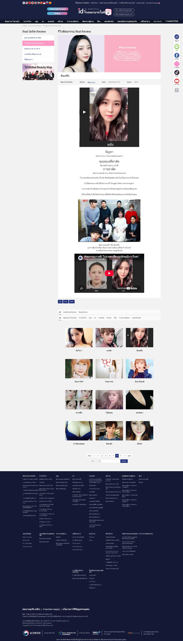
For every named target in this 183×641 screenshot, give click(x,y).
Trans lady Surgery (58, 9)
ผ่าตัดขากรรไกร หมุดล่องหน (46, 498)
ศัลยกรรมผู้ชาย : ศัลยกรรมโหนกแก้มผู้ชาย (129, 491)
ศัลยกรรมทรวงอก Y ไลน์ (112, 484)
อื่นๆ (98, 21)
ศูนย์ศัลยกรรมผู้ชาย (128, 476)
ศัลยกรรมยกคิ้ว (93, 495)
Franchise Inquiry (152, 3)
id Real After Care (77, 549)
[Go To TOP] (177, 90)
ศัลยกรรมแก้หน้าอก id (112, 498)
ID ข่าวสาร (92, 581)
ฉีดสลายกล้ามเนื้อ (143, 479)
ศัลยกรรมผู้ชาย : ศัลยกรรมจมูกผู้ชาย (129, 500)
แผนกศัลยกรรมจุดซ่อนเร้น (127, 21)
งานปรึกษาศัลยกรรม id (32, 54)
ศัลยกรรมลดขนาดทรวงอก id (113, 492)
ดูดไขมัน (58, 537)
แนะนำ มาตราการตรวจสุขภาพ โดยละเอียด (128, 542)
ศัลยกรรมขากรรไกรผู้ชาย (129, 482)
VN (41, 2)
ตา (43, 21)
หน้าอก (60, 21)
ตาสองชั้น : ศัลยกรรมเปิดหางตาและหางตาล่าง (80, 495)
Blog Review (83, 312)
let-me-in (158, 21)
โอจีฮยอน (109, 412)
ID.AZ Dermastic (77, 546)
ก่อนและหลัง (140, 3)
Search (124, 461)
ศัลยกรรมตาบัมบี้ (76, 479)
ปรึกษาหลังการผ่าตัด (127, 554)
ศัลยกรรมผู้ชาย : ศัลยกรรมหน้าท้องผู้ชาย (129, 505)
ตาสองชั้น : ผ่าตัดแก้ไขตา (79, 504)
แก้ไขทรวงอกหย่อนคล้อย (112, 495)
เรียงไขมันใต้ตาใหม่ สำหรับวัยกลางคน (96, 521)
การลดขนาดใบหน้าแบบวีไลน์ (31, 490)
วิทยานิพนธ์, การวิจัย (111, 565)
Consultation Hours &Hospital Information (112, 552)
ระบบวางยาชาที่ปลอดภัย (128, 551)
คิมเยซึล (140, 350)
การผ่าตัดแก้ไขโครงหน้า (29, 515)
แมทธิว (109, 350)
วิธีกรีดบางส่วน (76, 489)
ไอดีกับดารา (28, 59)
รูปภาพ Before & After (32, 38)
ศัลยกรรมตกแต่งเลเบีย (45, 538)
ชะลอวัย (51, 21)
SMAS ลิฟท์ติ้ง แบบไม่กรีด (95, 504)
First (89, 456)
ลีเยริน (139, 443)
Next (71, 301)
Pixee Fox (109, 381)
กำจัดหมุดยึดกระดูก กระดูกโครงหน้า (30, 511)
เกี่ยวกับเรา (109, 534)
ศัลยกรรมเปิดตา (76, 492)
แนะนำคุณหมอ (110, 543)
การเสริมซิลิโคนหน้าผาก (29, 498)
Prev (65, 301)
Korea (90, 540)
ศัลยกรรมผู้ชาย (88, 21)
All (60, 312)
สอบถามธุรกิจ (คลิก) (31, 609)
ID (44, 2)
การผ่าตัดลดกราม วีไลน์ (29, 482)
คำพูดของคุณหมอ (110, 537)
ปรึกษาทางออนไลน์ (125, 10)
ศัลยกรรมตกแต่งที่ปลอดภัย (108, 3)
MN (35, 2)
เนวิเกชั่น (41, 482)
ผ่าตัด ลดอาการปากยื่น (45, 501)
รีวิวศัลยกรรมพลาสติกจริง (96, 571)
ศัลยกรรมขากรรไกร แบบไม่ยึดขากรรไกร (46, 489)
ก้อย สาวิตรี (79, 381)
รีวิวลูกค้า (91, 578)
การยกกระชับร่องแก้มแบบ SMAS (95, 525)
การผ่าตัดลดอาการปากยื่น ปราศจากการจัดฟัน (46, 505)
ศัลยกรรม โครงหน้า (12, 21)
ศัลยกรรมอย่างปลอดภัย (130, 534)
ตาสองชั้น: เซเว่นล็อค (78, 485)
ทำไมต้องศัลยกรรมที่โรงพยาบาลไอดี (112, 547)
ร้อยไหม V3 (92, 498)
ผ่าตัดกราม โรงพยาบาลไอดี (30, 479)
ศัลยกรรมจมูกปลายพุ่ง (61, 485)
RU (47, 2)
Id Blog (57, 13)
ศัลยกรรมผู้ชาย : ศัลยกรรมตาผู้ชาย (130, 496)
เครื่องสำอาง (145, 21)
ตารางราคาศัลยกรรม (146, 534)
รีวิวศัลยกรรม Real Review (34, 43)
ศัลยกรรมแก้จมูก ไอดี (61, 482)
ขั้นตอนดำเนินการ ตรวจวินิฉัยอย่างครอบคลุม (129, 547)
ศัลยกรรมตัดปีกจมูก (61, 489)
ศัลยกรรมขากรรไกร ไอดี (45, 485)
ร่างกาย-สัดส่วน (72, 21)
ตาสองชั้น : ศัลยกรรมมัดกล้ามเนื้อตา (78, 500)
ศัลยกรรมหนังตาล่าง (94, 517)
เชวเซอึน (79, 412)
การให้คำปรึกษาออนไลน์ (127, 3)
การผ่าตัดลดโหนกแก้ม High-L (30, 494)
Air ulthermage (27, 543)
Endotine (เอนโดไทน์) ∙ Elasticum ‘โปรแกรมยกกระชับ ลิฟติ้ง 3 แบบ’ (95, 480)
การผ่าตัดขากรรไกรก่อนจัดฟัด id (46, 494)
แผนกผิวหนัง (109, 21)
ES (50, 2)
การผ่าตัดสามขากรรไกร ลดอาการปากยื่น (46, 514)
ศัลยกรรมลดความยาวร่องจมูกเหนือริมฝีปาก (30, 507)
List (60, 301)
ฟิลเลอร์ (141, 482)
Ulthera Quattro (27, 546)
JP (32, 2)
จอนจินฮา (139, 412)
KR (23, 2)
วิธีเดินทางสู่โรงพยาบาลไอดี (113, 556)
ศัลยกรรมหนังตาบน (94, 514)
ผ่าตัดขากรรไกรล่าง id (45, 519)
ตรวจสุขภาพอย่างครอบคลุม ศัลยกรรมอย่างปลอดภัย (129, 538)
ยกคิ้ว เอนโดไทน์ (93, 511)
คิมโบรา (79, 350)
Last (129, 456)
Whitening (26, 540)
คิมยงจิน (109, 443)
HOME (24, 26)
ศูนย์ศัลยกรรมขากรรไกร (45, 479)
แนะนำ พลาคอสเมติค (78, 537)
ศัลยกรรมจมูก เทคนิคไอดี (62, 479)
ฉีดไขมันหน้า (92, 485)
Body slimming (27, 537)
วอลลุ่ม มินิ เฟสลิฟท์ (94, 501)
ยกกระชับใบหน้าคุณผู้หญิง (96, 507)
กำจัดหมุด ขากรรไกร (45, 522)
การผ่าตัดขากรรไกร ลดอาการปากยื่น (45, 510)
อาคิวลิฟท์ (92, 492)
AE (38, 2)
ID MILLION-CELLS (94, 489)
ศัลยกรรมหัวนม (110, 501)
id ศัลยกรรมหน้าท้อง (61, 540)
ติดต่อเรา (108, 559)
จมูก (36, 21)
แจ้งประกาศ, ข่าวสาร (32, 48)
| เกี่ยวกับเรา (94, 3)
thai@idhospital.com (125, 14)
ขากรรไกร (27, 21)
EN (26, 2)
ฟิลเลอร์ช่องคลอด (44, 542)
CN (29, 2)
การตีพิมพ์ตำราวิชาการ (112, 562)
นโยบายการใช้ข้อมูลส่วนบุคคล (75, 609)
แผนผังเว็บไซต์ (172, 21)
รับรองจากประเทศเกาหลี (112, 568)
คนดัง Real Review (69, 312)
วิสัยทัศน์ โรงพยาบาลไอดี (112, 540)
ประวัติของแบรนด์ (77, 540)
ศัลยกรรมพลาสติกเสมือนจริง (79, 578)
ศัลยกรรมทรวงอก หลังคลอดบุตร (113, 488)
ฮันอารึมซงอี (139, 381)
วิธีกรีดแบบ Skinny (77, 482)
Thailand (91, 537)
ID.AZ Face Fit (76, 543)
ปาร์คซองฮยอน (79, 443)
